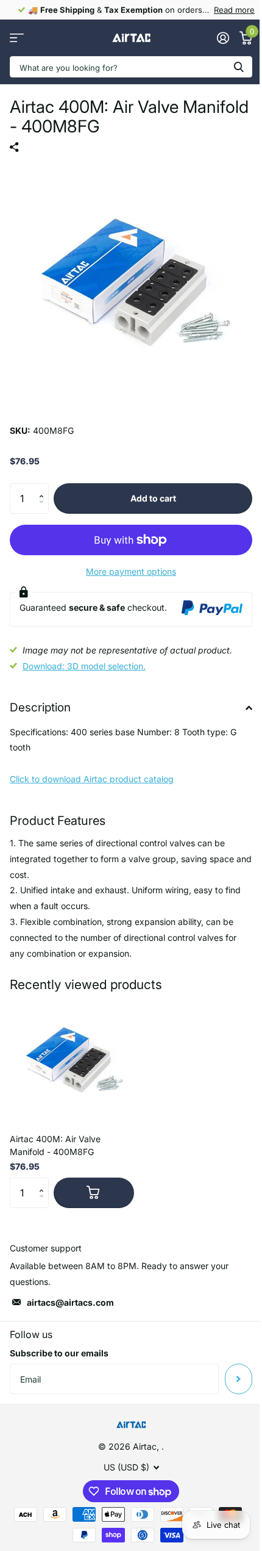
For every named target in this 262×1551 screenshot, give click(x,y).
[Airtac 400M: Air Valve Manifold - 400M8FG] (72, 1061)
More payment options (131, 571)
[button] (44, 487)
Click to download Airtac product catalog (92, 779)
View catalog (17, 38)
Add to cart (153, 498)
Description (40, 707)
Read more (234, 10)
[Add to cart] (94, 1193)
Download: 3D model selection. (84, 666)
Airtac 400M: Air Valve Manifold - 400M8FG (55, 1145)
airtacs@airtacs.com (70, 1302)
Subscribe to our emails (59, 1353)
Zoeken (238, 66)
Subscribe (238, 1379)
